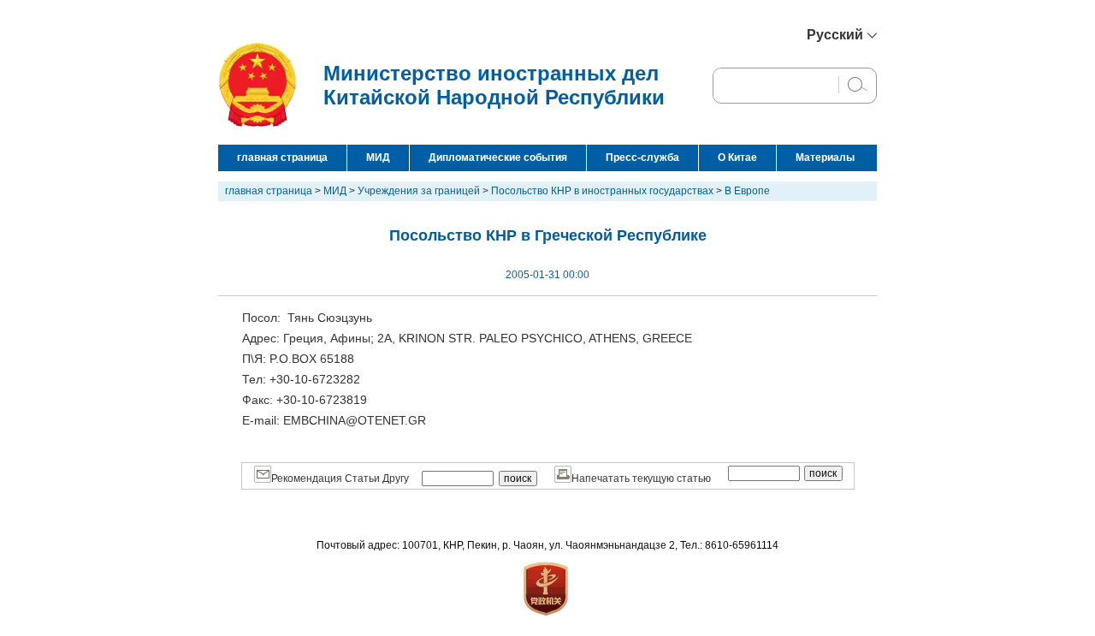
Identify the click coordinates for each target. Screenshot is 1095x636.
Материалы (825, 157)
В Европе (747, 191)
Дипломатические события (498, 157)
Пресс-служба (642, 157)
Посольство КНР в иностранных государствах (602, 191)
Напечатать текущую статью (641, 478)
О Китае (737, 157)
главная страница (282, 157)
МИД (378, 157)
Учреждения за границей (419, 191)
